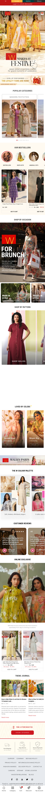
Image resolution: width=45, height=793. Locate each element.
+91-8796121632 (27, 785)
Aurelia (17, 1)
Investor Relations (19, 774)
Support (11, 758)
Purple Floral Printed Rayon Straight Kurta (13, 204)
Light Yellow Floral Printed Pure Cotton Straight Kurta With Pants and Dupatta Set (11, 662)
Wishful (28, 1)
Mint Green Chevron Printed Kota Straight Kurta (32, 662)
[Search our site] (35, 13)
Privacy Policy (10, 762)
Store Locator (31, 770)
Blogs (31, 774)
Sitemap (20, 770)
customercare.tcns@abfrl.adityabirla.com (22, 783)
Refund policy (31, 758)
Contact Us (37, 766)
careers (11, 770)
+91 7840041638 (7, 785)
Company (20, 758)
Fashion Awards (9, 766)
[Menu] (2, 13)
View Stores (22, 732)
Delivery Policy (24, 766)
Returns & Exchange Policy (29, 762)
